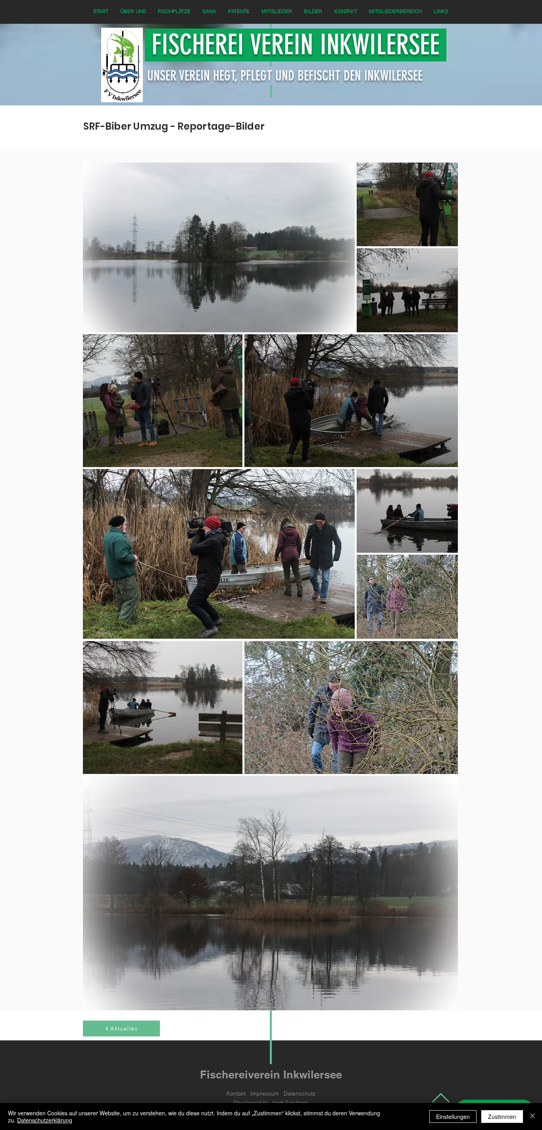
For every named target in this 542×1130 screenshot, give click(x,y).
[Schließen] (532, 1116)
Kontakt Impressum (255, 1093)
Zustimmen (502, 1116)
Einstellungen (453, 1116)
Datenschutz (299, 1093)
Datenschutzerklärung (44, 1120)
